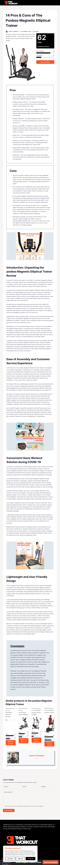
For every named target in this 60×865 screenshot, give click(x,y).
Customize (10, 858)
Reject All (20, 858)
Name (6, 786)
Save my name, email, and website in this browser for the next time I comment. (24, 806)
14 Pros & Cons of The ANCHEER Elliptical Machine (10, 712)
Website (43, 786)
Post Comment (9, 810)
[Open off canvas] (56, 2)
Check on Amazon (50, 862)
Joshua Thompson (37, 756)
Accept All (30, 858)
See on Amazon (45, 62)
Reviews (36, 31)
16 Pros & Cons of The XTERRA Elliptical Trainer (49, 710)
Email (24, 786)
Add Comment (8, 792)
